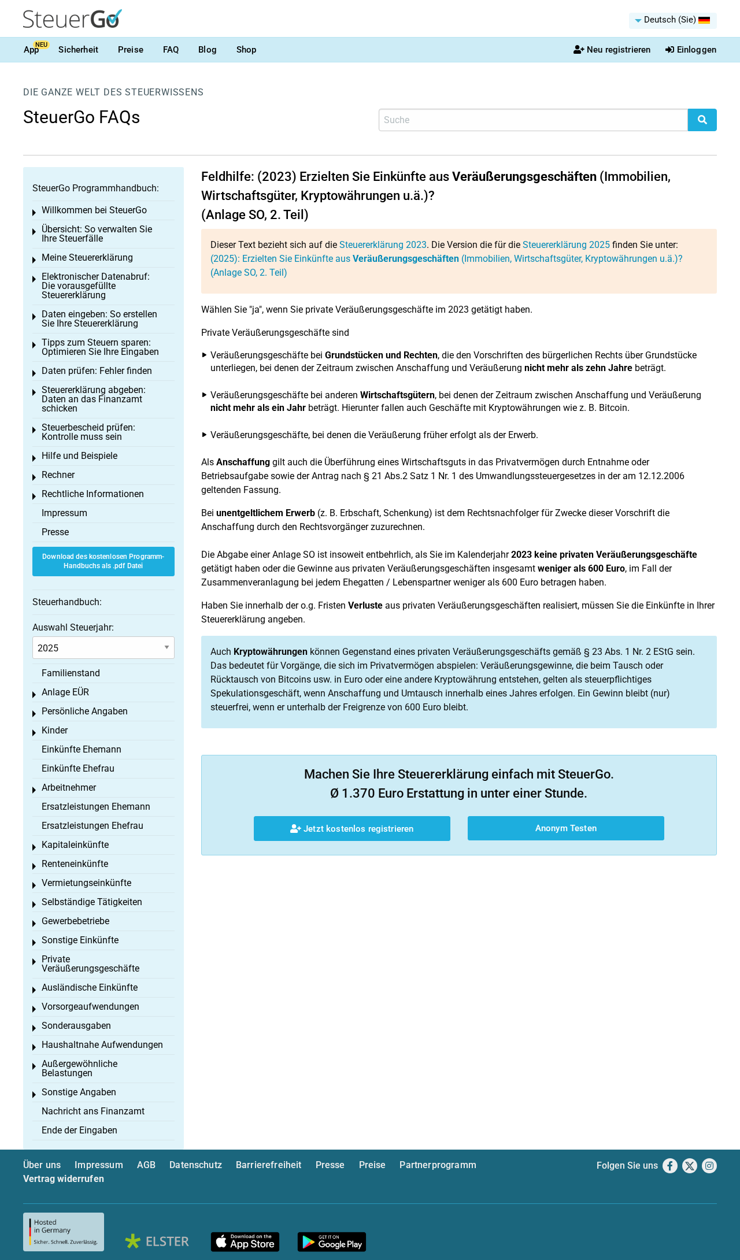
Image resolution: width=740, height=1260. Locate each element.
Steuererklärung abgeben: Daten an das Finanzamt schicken (94, 399)
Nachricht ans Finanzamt (93, 1111)
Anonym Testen (566, 828)
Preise (130, 50)
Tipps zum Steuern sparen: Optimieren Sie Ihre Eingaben (100, 347)
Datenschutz (195, 1164)
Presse (55, 532)
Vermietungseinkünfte (86, 882)
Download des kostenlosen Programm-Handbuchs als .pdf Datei (103, 561)
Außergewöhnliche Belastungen (79, 1068)
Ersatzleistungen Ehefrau (92, 825)
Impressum (64, 512)
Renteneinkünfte (75, 863)
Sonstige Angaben (79, 1092)
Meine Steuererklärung (87, 257)
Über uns (42, 1164)
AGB (146, 1164)
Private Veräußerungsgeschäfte (90, 964)
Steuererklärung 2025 (566, 244)
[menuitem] (673, 21)
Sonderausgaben (76, 1025)
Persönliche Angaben (85, 711)
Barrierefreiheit (269, 1164)
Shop (246, 50)
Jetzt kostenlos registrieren (357, 829)
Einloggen (696, 50)
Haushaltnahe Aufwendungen (102, 1044)
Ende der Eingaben (79, 1130)
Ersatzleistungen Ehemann (96, 806)
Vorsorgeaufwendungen (90, 1006)
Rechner (58, 474)
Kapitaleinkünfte (75, 844)
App (31, 50)
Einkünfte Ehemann (81, 749)
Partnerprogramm (437, 1164)
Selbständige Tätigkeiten (92, 901)
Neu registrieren (618, 50)
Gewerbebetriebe (75, 921)
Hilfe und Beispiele (79, 455)
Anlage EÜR (65, 692)
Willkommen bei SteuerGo (94, 210)
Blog (207, 50)
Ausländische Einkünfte (90, 987)
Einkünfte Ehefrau (78, 768)
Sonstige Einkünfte (80, 940)
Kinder (55, 730)
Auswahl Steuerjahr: (73, 627)
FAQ (171, 50)
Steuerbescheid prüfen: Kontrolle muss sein (88, 432)
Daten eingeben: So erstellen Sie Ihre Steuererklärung (99, 319)
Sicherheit (78, 50)
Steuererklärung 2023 (383, 244)
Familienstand (71, 673)
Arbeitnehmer (69, 787)
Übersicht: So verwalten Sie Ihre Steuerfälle (97, 234)
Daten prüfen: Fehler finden (97, 370)
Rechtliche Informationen (93, 493)
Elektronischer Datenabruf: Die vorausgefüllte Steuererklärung (96, 286)
